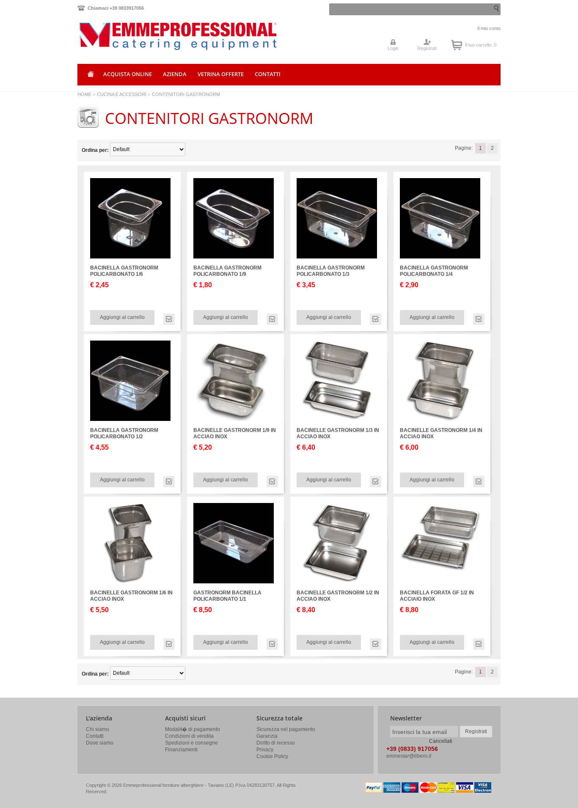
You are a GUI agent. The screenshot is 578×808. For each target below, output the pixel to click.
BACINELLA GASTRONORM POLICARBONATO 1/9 (227, 271)
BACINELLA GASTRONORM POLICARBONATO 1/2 (124, 433)
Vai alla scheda (169, 319)
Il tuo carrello (456, 45)
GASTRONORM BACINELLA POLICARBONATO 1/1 (227, 596)
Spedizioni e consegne (191, 743)
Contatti (95, 736)
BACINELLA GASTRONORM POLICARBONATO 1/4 (434, 271)
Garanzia (267, 736)
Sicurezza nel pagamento (285, 729)
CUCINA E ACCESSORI (121, 94)
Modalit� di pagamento (192, 729)
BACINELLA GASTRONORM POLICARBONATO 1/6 (124, 271)
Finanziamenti (181, 750)
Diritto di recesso (275, 743)
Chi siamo (97, 729)
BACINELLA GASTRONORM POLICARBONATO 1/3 (331, 271)
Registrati (427, 48)
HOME (84, 94)
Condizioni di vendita (189, 736)
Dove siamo (99, 743)
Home (89, 76)
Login (393, 48)
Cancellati (440, 741)
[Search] (496, 8)
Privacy (264, 750)
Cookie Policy (272, 756)
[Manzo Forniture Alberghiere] (142, 41)
